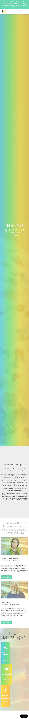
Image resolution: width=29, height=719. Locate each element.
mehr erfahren (6, 577)
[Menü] (26, 11)
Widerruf (24, 716)
